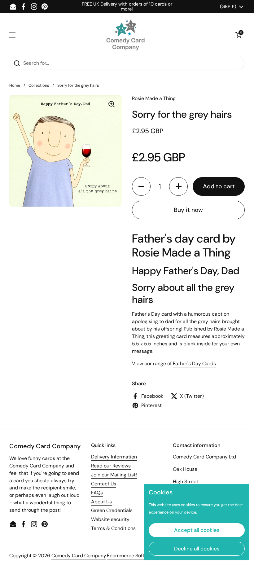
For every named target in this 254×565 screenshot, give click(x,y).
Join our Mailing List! (114, 474)
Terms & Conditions (113, 528)
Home (14, 85)
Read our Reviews (111, 465)
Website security (110, 519)
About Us (101, 501)
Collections (38, 85)
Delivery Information (114, 456)
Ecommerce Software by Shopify (144, 555)
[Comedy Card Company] (125, 35)
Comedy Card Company (78, 555)
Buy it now (188, 210)
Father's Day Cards (194, 363)
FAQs (97, 492)
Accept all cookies (197, 530)
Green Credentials (112, 510)
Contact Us (103, 483)
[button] (238, 35)
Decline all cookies (197, 548)
